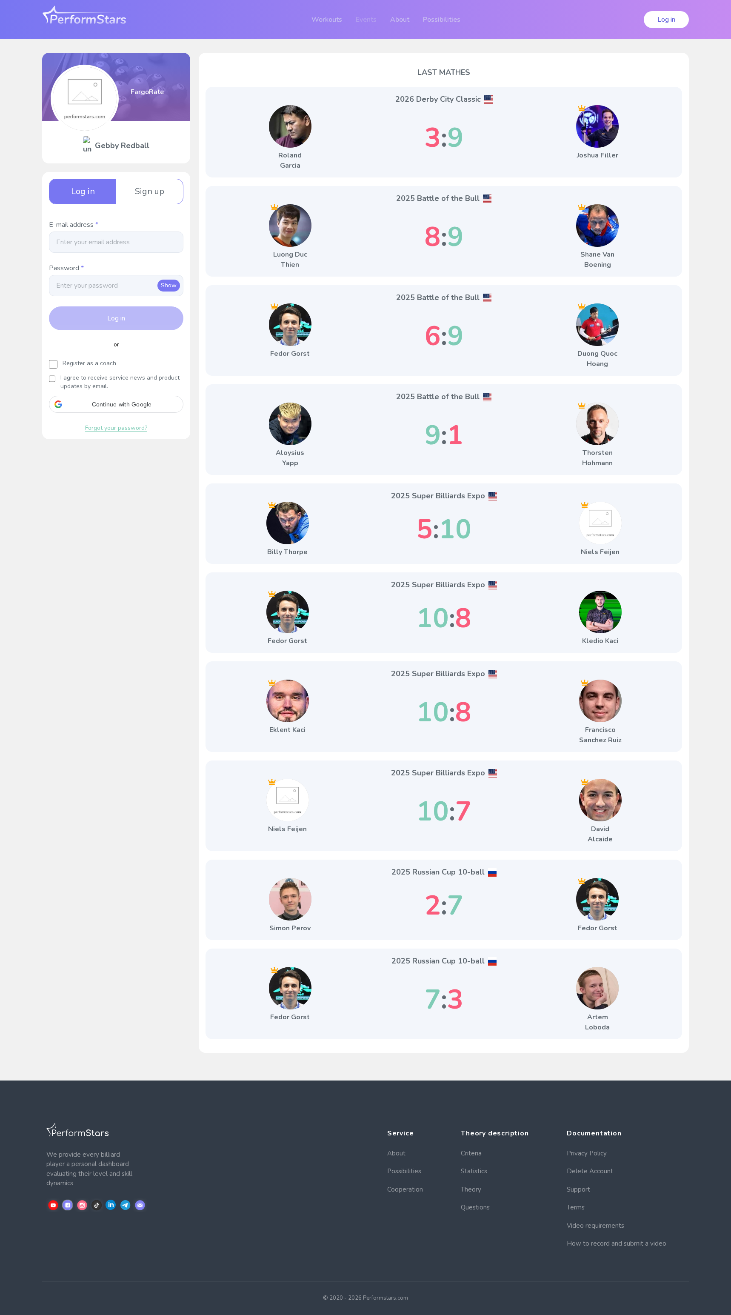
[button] (116, 404)
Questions (475, 1207)
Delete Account (590, 1171)
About (396, 1153)
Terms (576, 1207)
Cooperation (405, 1189)
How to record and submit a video (616, 1243)
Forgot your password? (116, 428)
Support (578, 1189)
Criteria (471, 1153)
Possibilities (404, 1171)
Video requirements (595, 1225)
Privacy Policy (587, 1153)
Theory (471, 1189)
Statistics (474, 1171)
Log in (666, 19)
